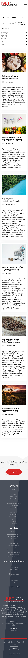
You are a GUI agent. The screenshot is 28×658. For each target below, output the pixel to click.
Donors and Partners (14, 516)
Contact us (14, 523)
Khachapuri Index (14, 543)
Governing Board (14, 512)
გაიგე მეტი (14, 648)
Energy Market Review (14, 554)
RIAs (14, 582)
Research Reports (14, 578)
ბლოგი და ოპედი (14, 587)
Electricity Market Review (14, 552)
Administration (14, 505)
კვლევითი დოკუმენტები (22, 23)
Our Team (14, 492)
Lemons (17, 654)
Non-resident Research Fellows (14, 501)
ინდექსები (14, 528)
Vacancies (14, 521)
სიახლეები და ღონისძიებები (14, 561)
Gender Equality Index (14, 541)
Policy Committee (14, 514)
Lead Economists (14, 496)
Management (14, 494)
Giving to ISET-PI (14, 519)
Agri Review (14, 532)
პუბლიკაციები (12, 23)
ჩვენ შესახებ (14, 486)
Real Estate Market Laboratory (14, 556)
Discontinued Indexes (14, 547)
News (14, 565)
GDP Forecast (14, 538)
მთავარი (3, 23)
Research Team (14, 498)
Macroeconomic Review (14, 545)
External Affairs (14, 507)
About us (14, 489)
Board (14, 510)
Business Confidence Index (14, 534)
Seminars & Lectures (14, 569)
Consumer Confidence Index (14, 536)
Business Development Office (14, 503)
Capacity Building (14, 567)
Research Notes (14, 580)
